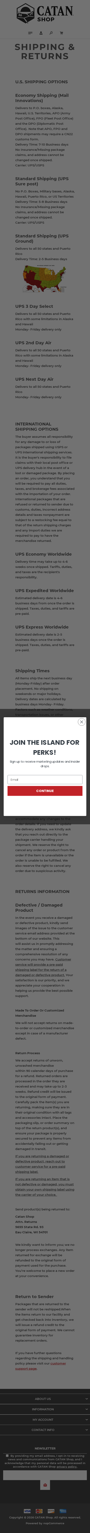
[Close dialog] (81, 722)
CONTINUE (45, 790)
